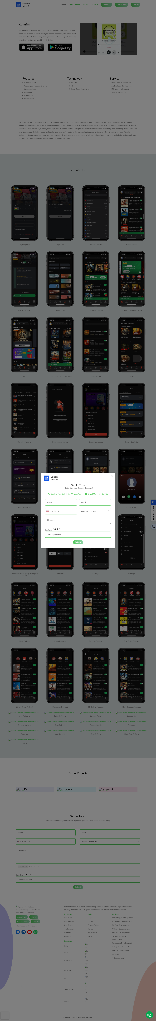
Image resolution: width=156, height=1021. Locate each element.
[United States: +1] (48, 511)
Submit (78, 542)
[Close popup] (111, 475)
